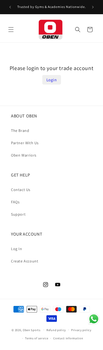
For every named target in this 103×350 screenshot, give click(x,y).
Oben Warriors (24, 155)
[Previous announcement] (10, 7)
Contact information (68, 338)
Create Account (24, 261)
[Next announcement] (93, 7)
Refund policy (56, 330)
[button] (11, 30)
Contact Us (20, 189)
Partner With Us (25, 142)
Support (18, 214)
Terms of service (36, 338)
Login (51, 79)
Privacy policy (81, 330)
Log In (16, 248)
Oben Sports (32, 330)
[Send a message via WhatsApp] (93, 319)
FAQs (15, 201)
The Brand (20, 130)
